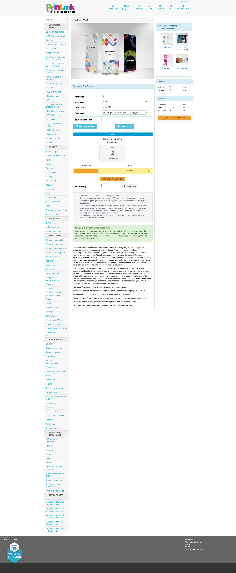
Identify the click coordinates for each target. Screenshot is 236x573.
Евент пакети (52, 134)
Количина (79, 97)
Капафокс (50, 424)
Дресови (50, 168)
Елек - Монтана (53, 201)
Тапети (49, 384)
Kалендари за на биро (56, 491)
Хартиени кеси (52, 269)
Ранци (49, 160)
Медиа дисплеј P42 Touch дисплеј (54, 523)
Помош (149, 9)
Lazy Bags (50, 380)
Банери (49, 344)
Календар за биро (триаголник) (54, 485)
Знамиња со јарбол (54, 348)
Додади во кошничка (112, 179)
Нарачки (138, 9)
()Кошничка (126, 7)
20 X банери (51, 119)
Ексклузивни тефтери (55, 252)
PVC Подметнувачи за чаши (56, 397)
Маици (49, 176)
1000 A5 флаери (53, 115)
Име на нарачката (83, 119)
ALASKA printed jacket (55, 36)
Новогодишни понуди (56, 44)
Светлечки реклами (55, 415)
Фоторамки (51, 223)
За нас (187, 547)
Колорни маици (53, 53)
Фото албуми (52, 316)
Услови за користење (193, 542)
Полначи (49, 446)
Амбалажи (50, 265)
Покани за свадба (54, 324)
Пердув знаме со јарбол (53, 124)
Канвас (49, 143)
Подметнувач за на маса (54, 333)
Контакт (160, 9)
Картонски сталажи (54, 388)
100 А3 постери (52, 96)
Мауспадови (51, 392)
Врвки (49, 206)
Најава (171, 9)
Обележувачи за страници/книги (53, 293)
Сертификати (52, 312)
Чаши (48, 454)
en (185, 2)
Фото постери (52, 411)
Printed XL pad (52, 151)
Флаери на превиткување (52, 278)
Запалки (49, 462)
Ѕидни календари (54, 244)
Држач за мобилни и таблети (55, 468)
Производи (113, 9)
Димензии (79, 107)
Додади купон (130, 186)
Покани (49, 299)
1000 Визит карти (53, 92)
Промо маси (51, 367)
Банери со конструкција (52, 361)
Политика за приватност (195, 549)
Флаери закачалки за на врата (55, 474)
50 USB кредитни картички (53, 78)
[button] (77, 51)
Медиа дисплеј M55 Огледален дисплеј (55, 516)
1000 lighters (51, 48)
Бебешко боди (52, 227)
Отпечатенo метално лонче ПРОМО (55, 64)
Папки (48, 303)
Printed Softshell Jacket (56, 155)
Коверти (49, 261)
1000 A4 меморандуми (56, 111)
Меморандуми (52, 273)
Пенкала (49, 458)
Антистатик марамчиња (56, 210)
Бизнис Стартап (53, 138)
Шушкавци (51, 197)
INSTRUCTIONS (86, 126)
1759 (172, 107)
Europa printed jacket (55, 32)
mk (182, 2)
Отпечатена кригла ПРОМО (54, 71)
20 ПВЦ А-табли (53, 130)
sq (188, 2)
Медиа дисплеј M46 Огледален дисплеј (55, 509)
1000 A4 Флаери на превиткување (54, 105)
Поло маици (51, 181)
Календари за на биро (56, 240)
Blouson (49, 40)
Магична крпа (52, 214)
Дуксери (50, 189)
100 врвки (50, 88)
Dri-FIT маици (52, 172)
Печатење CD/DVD (54, 320)
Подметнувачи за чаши (56, 328)
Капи (48, 193)
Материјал (79, 102)
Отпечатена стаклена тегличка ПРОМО (55, 58)
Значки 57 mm (52, 307)
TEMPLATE (125, 126)
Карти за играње (53, 231)
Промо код (80, 186)
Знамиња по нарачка (55, 352)
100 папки (50, 100)
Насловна (189, 539)
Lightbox (49, 420)
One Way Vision (52, 356)
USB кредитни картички (52, 440)
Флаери (49, 284)
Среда (113, 147)
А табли (49, 375)
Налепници (51, 403)
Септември (113, 159)
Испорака (79, 113)
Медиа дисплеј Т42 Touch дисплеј (54, 529)
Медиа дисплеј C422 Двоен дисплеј (55, 503)
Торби (48, 164)
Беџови (49, 450)
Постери (49, 288)
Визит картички (53, 257)
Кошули (49, 185)
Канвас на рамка (53, 428)
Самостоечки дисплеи (56, 371)
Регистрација (183, 9)
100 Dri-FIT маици (54, 83)
